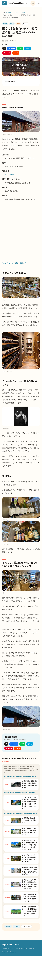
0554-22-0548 (10, 175)
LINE (20, 48)
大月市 (22, 12)
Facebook (12, 48)
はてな (28, 48)
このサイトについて (7, 948)
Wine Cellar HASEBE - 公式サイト (15, 263)
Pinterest (7, 53)
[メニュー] (38, 3)
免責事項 (31, 948)
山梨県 (15, 12)
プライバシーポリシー (21, 948)
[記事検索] (27, 3)
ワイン (25, 23)
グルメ (18, 23)
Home (8, 12)
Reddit (16, 53)
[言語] (32, 3)
